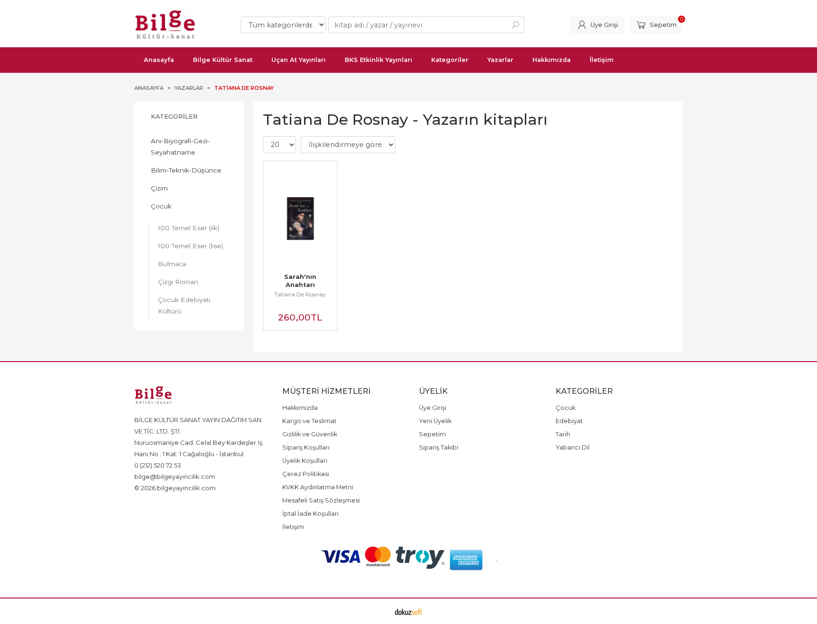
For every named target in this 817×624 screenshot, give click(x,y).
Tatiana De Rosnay (300, 294)
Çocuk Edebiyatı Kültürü (184, 305)
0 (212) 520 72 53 (157, 465)
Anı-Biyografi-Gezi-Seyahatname (180, 146)
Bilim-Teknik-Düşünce (186, 170)
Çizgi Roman (178, 282)
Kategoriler (174, 116)
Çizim (159, 188)
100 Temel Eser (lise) (190, 246)
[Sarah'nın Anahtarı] (300, 218)
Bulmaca (172, 264)
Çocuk (161, 206)
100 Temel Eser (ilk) (188, 228)
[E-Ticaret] (408, 611)
